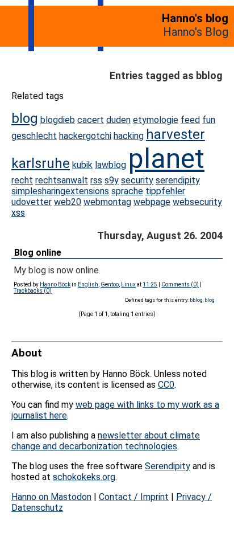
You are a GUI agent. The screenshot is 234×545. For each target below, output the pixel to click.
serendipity (178, 180)
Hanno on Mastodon (51, 496)
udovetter (31, 201)
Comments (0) (180, 284)
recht (22, 180)
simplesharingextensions (60, 191)
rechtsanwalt (61, 180)
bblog (196, 300)
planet (166, 158)
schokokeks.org (84, 477)
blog (24, 118)
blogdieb (57, 119)
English (88, 284)
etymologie (155, 119)
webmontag (107, 201)
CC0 (166, 384)
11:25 (150, 284)
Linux (128, 284)
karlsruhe (40, 163)
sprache (127, 191)
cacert (90, 119)
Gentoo (110, 284)
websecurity (197, 201)
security (137, 180)
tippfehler (165, 191)
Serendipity (167, 466)
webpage (151, 201)
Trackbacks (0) (33, 291)
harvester (175, 134)
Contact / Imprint (134, 496)
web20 (67, 201)
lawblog (110, 164)
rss (96, 180)
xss (18, 212)
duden (118, 119)
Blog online (37, 252)
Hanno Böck (55, 284)
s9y (112, 180)
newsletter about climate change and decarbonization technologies (105, 441)
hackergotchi (85, 135)
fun (208, 119)
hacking (129, 135)
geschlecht (34, 135)
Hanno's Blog (195, 32)
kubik (82, 164)
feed (190, 119)
